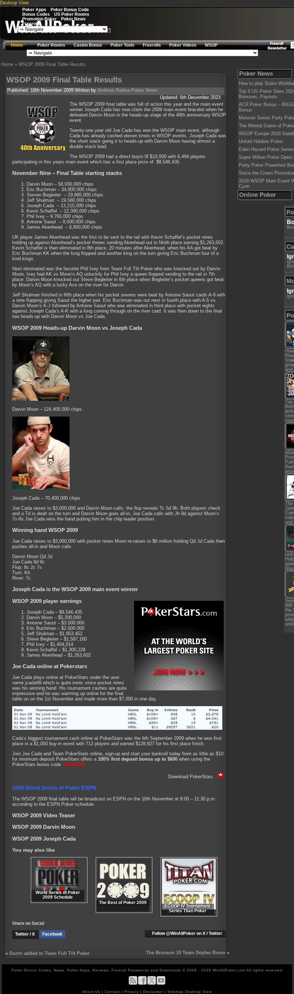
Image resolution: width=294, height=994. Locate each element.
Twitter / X (25, 934)
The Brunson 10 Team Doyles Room (186, 952)
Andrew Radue (114, 90)
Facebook (52, 934)
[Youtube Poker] (161, 983)
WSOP (211, 45)
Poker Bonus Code (70, 9)
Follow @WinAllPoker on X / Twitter (187, 933)
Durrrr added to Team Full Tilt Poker (49, 953)
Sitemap (175, 992)
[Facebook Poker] (142, 983)
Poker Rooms (51, 45)
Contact (113, 992)
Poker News (73, 18)
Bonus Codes (36, 14)
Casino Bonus (88, 45)
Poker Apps (34, 9)
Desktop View (14, 2)
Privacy (132, 992)
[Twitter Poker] (151, 983)
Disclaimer (154, 992)
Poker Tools (122, 45)
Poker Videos (182, 45)
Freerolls (31, 23)
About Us (92, 992)
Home (17, 45)
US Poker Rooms (71, 14)
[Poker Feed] (133, 983)
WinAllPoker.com (229, 970)
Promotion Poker (39, 18)
